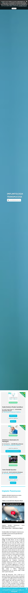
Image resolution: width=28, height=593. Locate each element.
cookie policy (22, 5)
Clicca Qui (14, 591)
